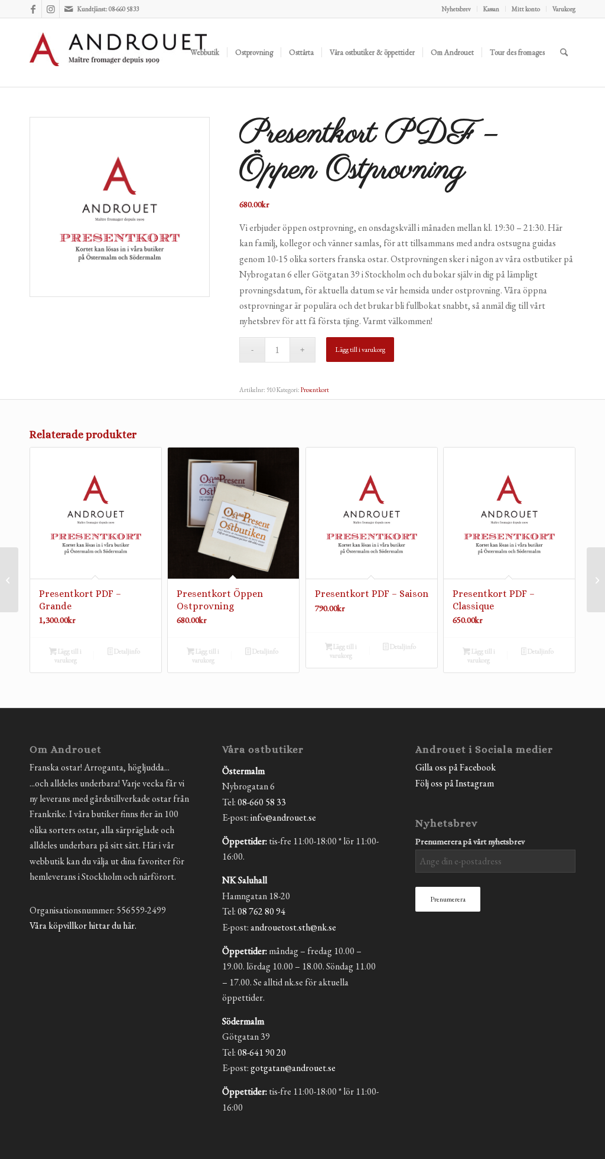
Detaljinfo (126, 651)
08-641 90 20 (262, 1052)
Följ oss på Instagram (454, 783)
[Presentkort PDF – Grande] (9, 579)
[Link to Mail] (68, 9)
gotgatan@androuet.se (293, 1068)
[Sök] (563, 52)
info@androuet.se (283, 817)
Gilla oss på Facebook (455, 767)
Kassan (491, 9)
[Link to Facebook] (32, 9)
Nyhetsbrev (456, 9)
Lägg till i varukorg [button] (68, 655)
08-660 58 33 (262, 802)
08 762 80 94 (261, 911)
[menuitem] (456, 9)
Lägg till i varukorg (360, 349)
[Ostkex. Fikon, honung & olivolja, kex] (596, 579)
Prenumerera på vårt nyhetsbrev (470, 841)
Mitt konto (526, 9)
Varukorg (563, 9)
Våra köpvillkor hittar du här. (83, 925)
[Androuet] (118, 66)
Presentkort (315, 390)
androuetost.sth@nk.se (293, 927)
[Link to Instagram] (50, 9)
